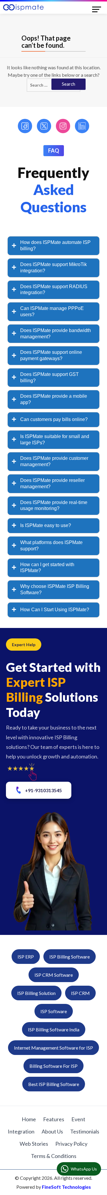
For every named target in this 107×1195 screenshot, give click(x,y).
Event (78, 1119)
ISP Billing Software (69, 956)
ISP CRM (80, 993)
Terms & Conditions (53, 1156)
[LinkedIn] (82, 126)
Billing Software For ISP (53, 1066)
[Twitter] (44, 126)
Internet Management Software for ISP (53, 1047)
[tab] (53, 245)
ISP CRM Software (53, 975)
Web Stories (34, 1143)
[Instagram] (63, 126)
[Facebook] (25, 126)
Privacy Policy (71, 1143)
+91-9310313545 (43, 790)
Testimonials (84, 1131)
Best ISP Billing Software (53, 1084)
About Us (52, 1131)
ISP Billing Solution (36, 993)
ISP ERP (26, 956)
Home (29, 1119)
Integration (21, 1131)
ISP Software (53, 1011)
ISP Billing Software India (53, 1029)
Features (53, 1119)
